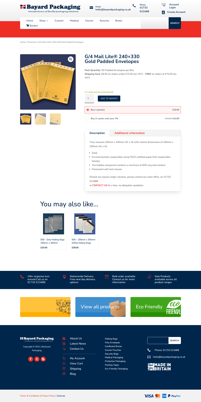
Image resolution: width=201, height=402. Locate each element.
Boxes (118, 21)
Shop (42, 21)
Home (29, 21)
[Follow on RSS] (43, 359)
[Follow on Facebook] (30, 359)
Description (97, 133)
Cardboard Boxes (113, 346)
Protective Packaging (115, 361)
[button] (70, 59)
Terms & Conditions (30, 395)
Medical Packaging (114, 357)
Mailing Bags (111, 338)
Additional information (129, 133)
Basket (33, 25)
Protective (32, 42)
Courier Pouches (113, 350)
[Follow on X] (36, 359)
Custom (59, 21)
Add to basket (109, 98)
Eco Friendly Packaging (116, 368)
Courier (89, 21)
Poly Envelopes (112, 342)
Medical (74, 21)
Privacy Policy (48, 395)
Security (104, 21)
